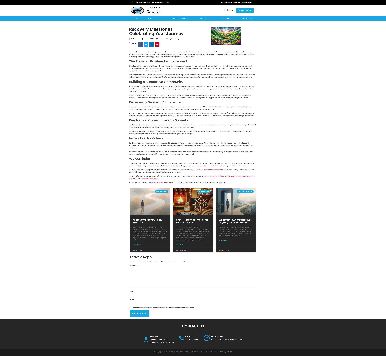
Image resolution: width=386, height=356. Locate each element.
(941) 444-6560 (192, 339)
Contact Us (246, 19)
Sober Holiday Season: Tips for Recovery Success (192, 221)
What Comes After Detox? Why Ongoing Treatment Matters (235, 221)
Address (154, 336)
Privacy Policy (226, 351)
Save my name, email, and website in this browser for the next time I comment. (163, 308)
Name (133, 291)
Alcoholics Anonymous (149, 178)
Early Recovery (173, 39)
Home (136, 19)
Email (133, 299)
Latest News (225, 19)
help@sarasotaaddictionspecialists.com (238, 2)
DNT (150, 19)
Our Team (203, 19)
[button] (140, 44)
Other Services (180, 19)
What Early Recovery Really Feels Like (147, 221)
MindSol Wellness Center (158, 182)
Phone (188, 336)
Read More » (137, 245)
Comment (135, 266)
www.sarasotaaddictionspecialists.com (212, 170)
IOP (162, 19)
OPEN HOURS (217, 336)
